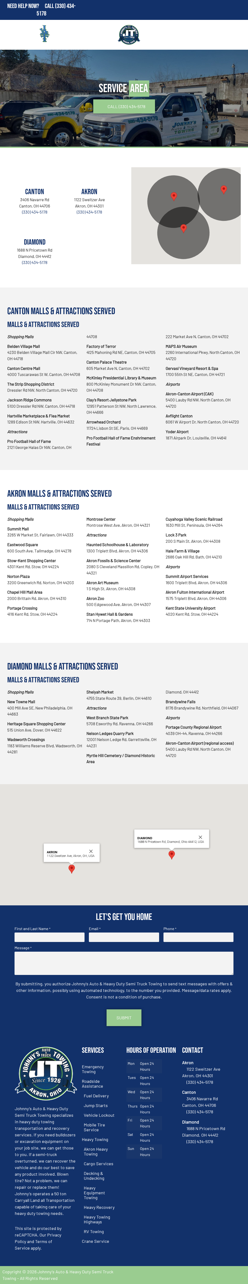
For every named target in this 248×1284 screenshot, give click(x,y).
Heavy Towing (95, 1139)
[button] (174, 196)
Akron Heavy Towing (96, 1151)
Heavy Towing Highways (97, 1219)
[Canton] (35, 176)
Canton (34, 192)
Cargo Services (98, 1163)
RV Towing (94, 1231)
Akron (89, 192)
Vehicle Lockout (99, 1115)
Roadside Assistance (92, 1083)
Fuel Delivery (96, 1095)
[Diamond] (35, 226)
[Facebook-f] (226, 1275)
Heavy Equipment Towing (94, 1192)
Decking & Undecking (94, 1176)
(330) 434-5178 (34, 211)
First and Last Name (32, 929)
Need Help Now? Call (31, 6)
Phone (169, 929)
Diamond (35, 242)
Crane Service (95, 1241)
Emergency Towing (93, 1069)
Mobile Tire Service (94, 1127)
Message (23, 948)
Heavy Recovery (99, 1207)
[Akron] (89, 176)
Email (94, 929)
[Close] (91, 851)
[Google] (239, 1275)
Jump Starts (96, 1105)
